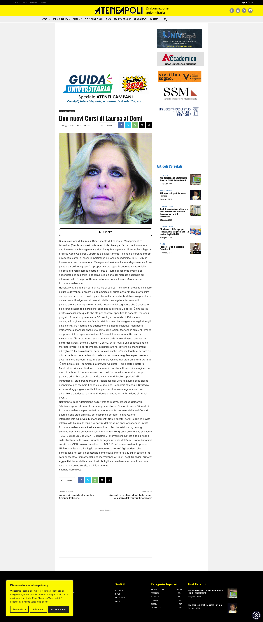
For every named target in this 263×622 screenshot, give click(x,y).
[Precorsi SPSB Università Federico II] (195, 248)
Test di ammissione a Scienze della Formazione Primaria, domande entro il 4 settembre (174, 212)
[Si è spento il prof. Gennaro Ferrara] (195, 195)
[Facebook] (232, 10)
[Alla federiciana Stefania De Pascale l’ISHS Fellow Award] (195, 179)
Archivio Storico (67, 111)
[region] (39, 598)
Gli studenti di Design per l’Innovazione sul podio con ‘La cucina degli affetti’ (174, 231)
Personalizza (19, 609)
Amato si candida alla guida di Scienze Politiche (77, 497)
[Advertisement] (105, 50)
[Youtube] (250, 10)
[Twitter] (244, 10)
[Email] (142, 125)
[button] (165, 19)
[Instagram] (238, 10)
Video (162, 244)
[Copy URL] (149, 125)
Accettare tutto (58, 609)
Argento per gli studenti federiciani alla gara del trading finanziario (130, 497)
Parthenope (166, 191)
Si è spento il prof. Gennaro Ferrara (173, 194)
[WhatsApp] (135, 125)
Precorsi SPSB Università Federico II (172, 248)
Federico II (165, 175)
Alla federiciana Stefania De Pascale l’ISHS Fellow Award (173, 179)
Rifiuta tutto (38, 609)
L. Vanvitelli (166, 206)
